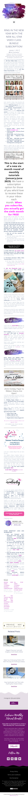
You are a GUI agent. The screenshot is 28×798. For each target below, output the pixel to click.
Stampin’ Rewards (15, 360)
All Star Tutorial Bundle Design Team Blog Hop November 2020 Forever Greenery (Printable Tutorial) (8, 602)
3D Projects (14, 54)
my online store (19, 250)
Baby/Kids (9, 55)
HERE (12, 468)
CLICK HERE (15, 325)
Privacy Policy (14, 771)
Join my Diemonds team (14, 268)
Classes (13, 55)
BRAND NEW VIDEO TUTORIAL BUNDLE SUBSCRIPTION (8, 585)
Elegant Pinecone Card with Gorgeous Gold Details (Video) (14, 651)
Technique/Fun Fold (18, 57)
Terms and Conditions (14, 775)
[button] (14, 22)
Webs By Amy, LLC (14, 795)
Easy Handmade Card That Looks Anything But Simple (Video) (14, 683)
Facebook (17, 347)
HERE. (13, 571)
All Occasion (19, 54)
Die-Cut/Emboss (18, 55)
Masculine (18, 56)
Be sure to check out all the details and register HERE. (14, 421)
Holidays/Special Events (10, 56)
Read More (14, 654)
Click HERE (16, 549)
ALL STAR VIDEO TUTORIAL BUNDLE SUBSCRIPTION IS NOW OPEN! (18, 586)
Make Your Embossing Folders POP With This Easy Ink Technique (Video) (14, 660)
